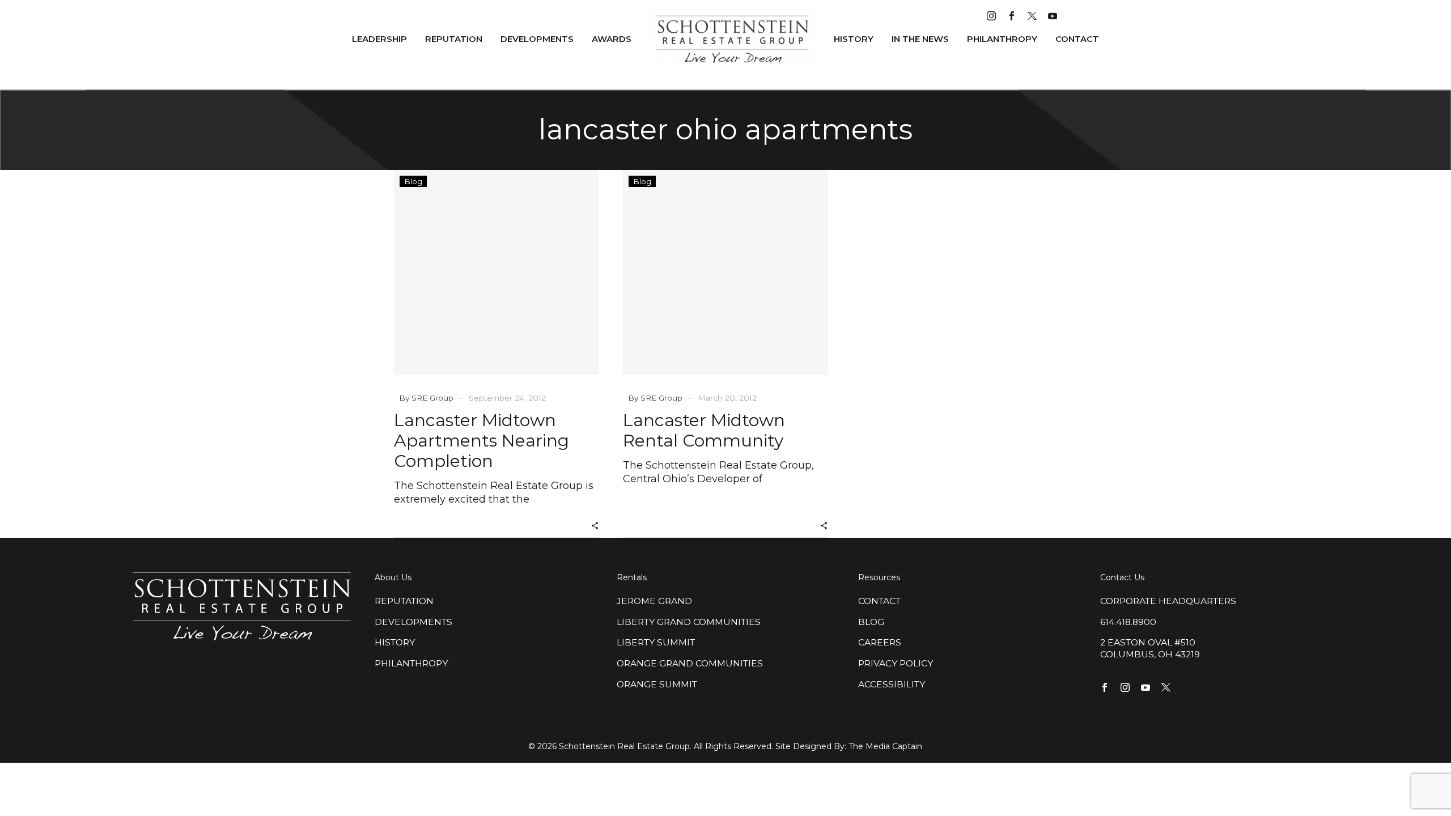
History (853, 38)
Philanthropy (1002, 38)
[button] (595, 524)
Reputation (453, 38)
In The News (920, 38)
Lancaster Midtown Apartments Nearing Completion (481, 440)
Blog (413, 181)
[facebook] (1011, 15)
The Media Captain (885, 746)
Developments (537, 38)
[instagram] (991, 15)
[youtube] (1052, 15)
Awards (611, 38)
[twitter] (1032, 15)
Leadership (379, 38)
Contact (1077, 38)
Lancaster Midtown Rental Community (704, 430)
